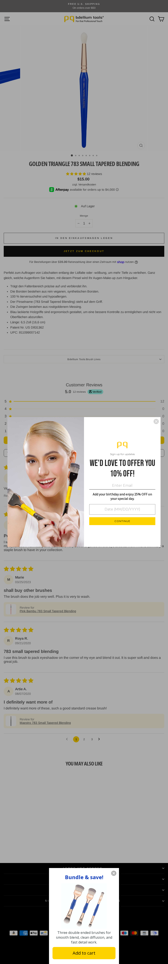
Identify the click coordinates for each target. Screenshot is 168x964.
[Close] (156, 421)
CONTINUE (122, 521)
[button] (113, 873)
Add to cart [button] (84, 953)
